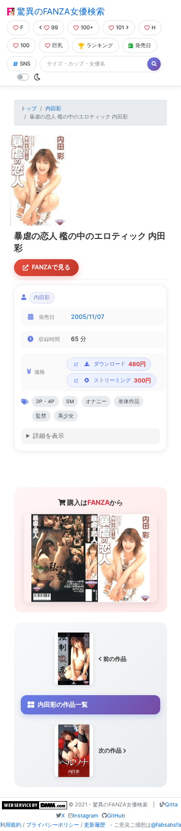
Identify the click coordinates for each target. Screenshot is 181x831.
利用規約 (10, 824)
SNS (25, 63)
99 (54, 27)
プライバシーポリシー (52, 824)
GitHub (116, 815)
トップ (29, 108)
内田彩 (53, 108)
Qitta (171, 804)
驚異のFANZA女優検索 (59, 11)
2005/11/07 (87, 316)
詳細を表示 (48, 435)
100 (24, 45)
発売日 (143, 45)
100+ (87, 27)
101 (120, 27)
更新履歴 (94, 824)
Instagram (85, 815)
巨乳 (57, 45)
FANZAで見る (51, 267)
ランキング (99, 45)
